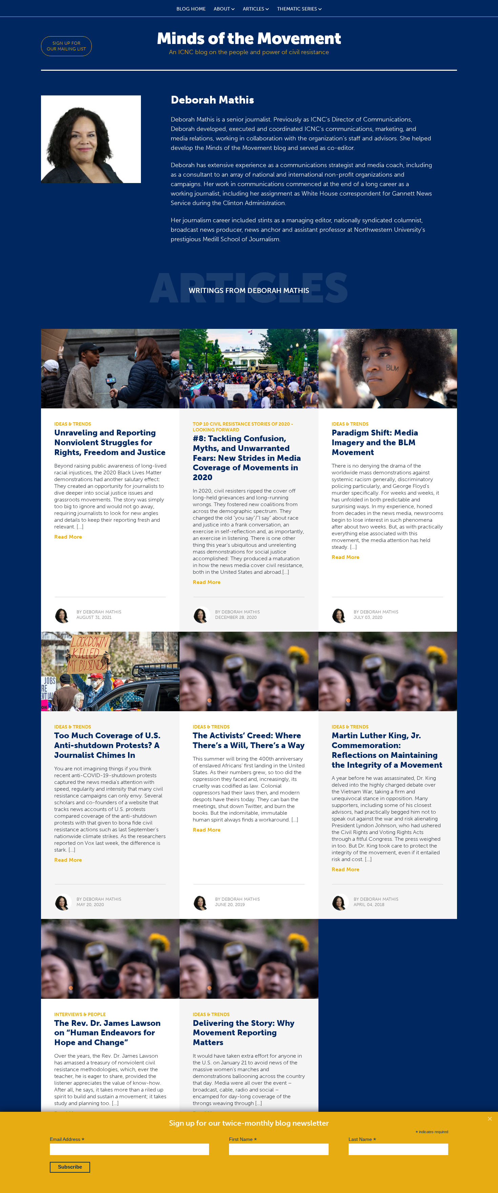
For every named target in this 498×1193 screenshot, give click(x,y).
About (222, 9)
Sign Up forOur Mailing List (66, 46)
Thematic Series (297, 9)
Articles (253, 9)
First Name (243, 1139)
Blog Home (191, 9)
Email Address (67, 1139)
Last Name (362, 1139)
